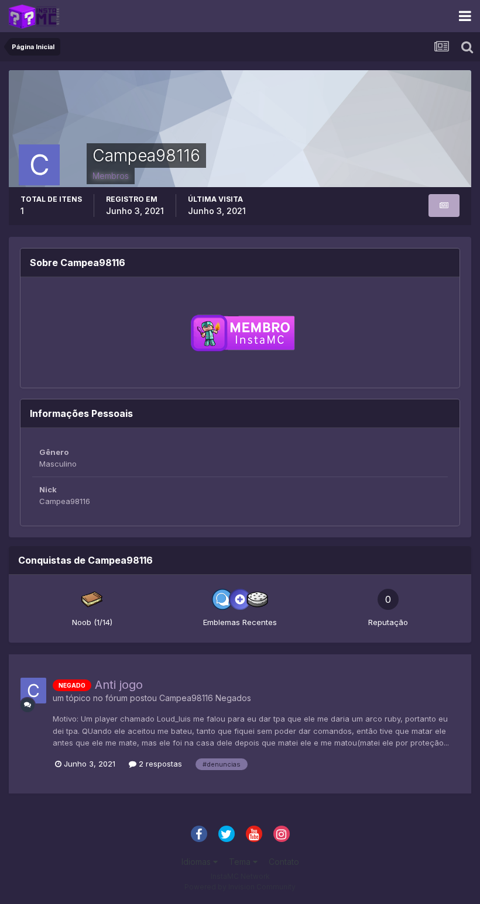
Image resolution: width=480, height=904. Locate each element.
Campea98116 (186, 698)
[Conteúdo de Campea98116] (444, 205)
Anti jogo (119, 685)
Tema (241, 862)
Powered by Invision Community (240, 886)
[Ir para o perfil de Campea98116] (33, 690)
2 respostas (159, 763)
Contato (284, 862)
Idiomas (197, 862)
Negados (233, 698)
